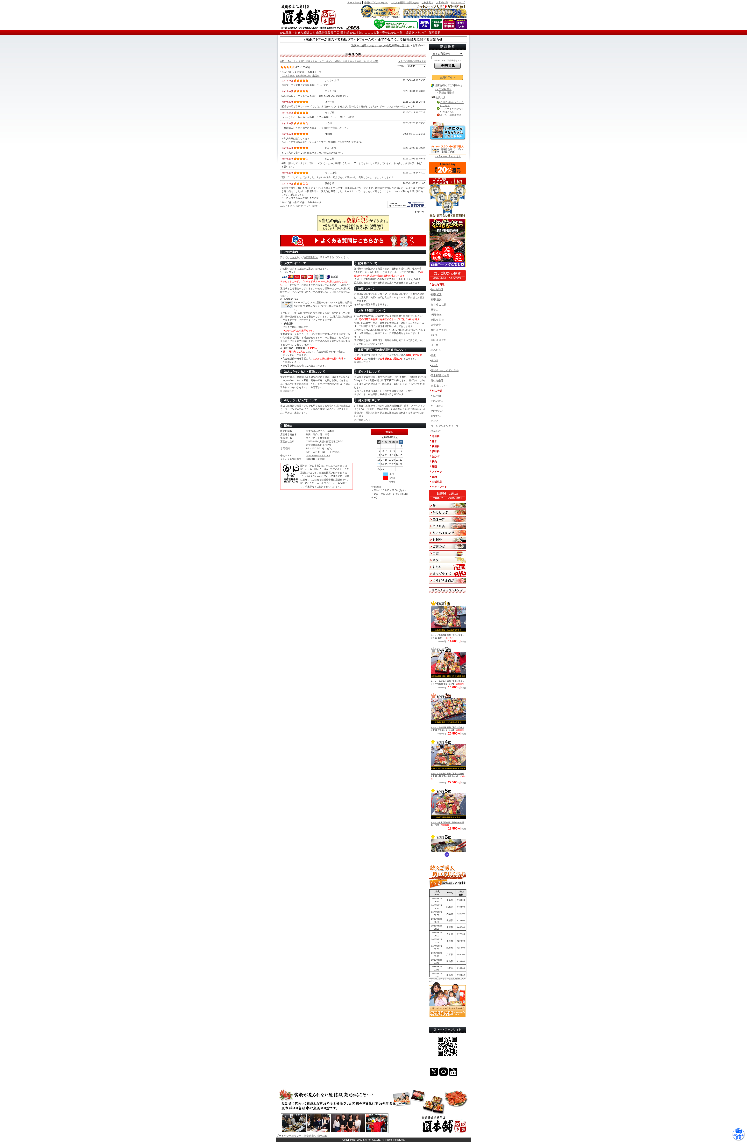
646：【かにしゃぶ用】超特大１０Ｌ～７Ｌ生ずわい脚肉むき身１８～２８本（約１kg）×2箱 (329, 61)
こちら (293, 257)
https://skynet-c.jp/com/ (318, 455)
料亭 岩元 (436, 294)
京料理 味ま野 (439, 340)
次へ (292, 75)
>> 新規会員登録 (444, 92)
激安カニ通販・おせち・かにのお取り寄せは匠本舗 (380, 45)
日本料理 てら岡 (440, 375)
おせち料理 (437, 289)
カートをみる (354, 2)
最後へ (315, 75)
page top (419, 211)
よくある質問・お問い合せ (405, 2)
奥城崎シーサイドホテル (445, 370)
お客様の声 (442, 2)
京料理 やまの (439, 329)
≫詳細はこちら (362, 362)
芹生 (433, 355)
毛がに (434, 421)
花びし (434, 334)
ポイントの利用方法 (450, 115)
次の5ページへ (303, 75)
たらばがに (437, 405)
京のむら (436, 350)
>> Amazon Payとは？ (448, 156)
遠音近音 (436, 324)
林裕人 (434, 309)
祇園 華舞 (436, 314)
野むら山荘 (437, 380)
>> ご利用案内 (443, 89)
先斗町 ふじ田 (439, 304)
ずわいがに (437, 400)
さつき (434, 360)
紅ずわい (436, 415)
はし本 (434, 345)
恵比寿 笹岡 (437, 319)
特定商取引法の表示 (315, 1135)
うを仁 (434, 365)
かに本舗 (436, 395)
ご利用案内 (427, 2)
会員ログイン (447, 77)
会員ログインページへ (376, 2)
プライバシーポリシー (289, 1135)
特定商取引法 (311, 257)
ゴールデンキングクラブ (445, 426)
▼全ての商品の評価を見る (412, 61)
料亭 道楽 (436, 299)
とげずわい (437, 410)
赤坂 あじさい (439, 385)
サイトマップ (458, 2)
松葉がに (436, 431)
